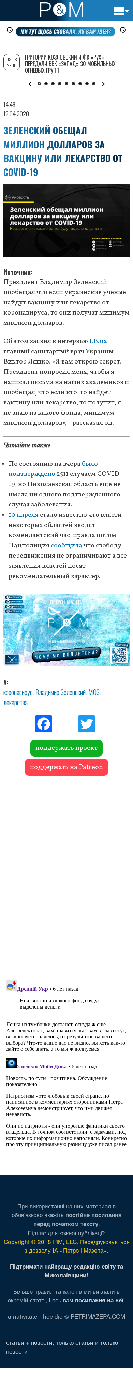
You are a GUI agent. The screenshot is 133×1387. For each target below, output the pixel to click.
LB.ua (98, 341)
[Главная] (61, 9)
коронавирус (18, 692)
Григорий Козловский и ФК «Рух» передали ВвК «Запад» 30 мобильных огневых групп (70, 63)
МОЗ (94, 692)
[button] (31, 84)
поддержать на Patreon (66, 767)
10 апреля (24, 515)
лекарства (15, 702)
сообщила (66, 545)
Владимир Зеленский (60, 692)
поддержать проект (66, 748)
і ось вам (86, 1299)
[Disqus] (66, 874)
